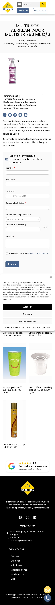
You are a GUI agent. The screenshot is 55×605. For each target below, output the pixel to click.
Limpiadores (21, 43)
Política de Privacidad (31, 327)
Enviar (12, 264)
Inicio (21, 40)
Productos (16, 574)
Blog (13, 578)
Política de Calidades (33, 597)
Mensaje (10, 236)
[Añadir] (44, 227)
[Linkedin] (35, 517)
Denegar (27, 314)
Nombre (10, 168)
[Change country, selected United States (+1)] (8, 196)
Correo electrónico (16, 203)
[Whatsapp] (47, 589)
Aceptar (27, 306)
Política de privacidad (38, 253)
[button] (51, 277)
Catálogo (15, 560)
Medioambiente (19, 569)
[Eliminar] (47, 227)
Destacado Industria (13, 102)
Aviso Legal (45, 327)
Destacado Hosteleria (24, 99)
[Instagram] (27, 517)
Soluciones (16, 565)
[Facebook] (20, 517)
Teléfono (10, 191)
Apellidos (11, 180)
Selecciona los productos (18, 215)
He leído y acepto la (28, 253)
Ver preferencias (27, 321)
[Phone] (47, 598)
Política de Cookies (12, 327)
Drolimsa (15, 556)
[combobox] (23, 219)
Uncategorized (20, 108)
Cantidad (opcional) (16, 225)
